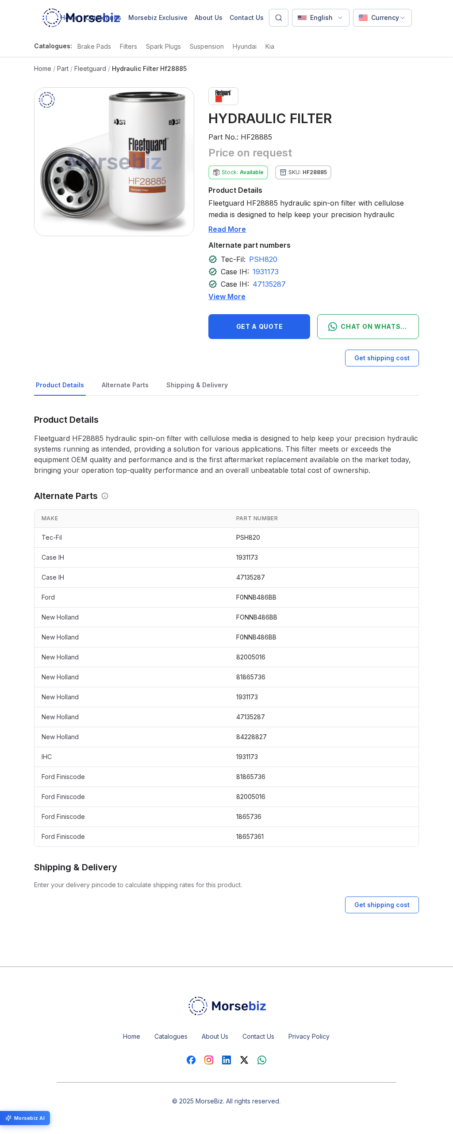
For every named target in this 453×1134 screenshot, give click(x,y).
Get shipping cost (382, 358)
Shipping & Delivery (197, 385)
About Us (209, 17)
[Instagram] (208, 1060)
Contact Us (247, 17)
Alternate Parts (125, 385)
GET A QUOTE (259, 326)
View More (227, 296)
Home (69, 17)
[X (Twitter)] (244, 1060)
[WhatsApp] (261, 1060)
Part (63, 68)
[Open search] (278, 18)
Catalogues (103, 17)
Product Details (60, 385)
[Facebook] (191, 1060)
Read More (227, 229)
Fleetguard (90, 68)
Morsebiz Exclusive (158, 17)
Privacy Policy (309, 1036)
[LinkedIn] (226, 1060)
